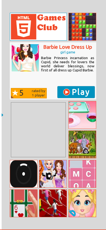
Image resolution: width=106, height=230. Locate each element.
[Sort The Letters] (82, 174)
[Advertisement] (38, 129)
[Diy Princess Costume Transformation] (53, 174)
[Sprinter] (53, 203)
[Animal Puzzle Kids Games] (82, 144)
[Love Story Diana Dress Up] (82, 203)
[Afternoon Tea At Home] (82, 115)
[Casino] (24, 203)
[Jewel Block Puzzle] (82, 27)
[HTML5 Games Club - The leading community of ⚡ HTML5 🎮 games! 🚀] (38, 27)
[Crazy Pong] (24, 174)
